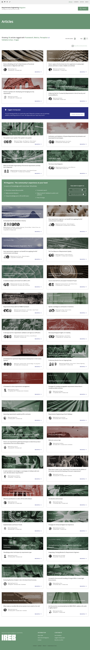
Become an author (59, 640)
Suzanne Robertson (64, 167)
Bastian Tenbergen (12, 227)
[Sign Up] (2, 1)
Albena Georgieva (70, 224)
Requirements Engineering (13, 8)
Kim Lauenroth (60, 474)
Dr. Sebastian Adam (22, 363)
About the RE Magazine (43, 637)
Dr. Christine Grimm (64, 283)
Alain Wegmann (26, 141)
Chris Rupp (62, 309)
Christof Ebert (15, 96)
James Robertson (71, 167)
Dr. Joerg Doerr (37, 363)
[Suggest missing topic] (7, 1)
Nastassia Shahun (61, 528)
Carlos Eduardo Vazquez (32, 170)
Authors (82, 1)
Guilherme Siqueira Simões (20, 170)
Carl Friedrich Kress (61, 69)
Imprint (39, 645)
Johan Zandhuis (60, 443)
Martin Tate (14, 502)
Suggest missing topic (77, 114)
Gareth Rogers (60, 391)
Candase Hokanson (68, 254)
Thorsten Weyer (28, 227)
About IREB (40, 635)
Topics (84, 8)
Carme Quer (29, 309)
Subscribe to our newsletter (76, 194)
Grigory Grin (14, 417)
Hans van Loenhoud (61, 417)
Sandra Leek (14, 609)
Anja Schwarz (67, 335)
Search (86, 1)
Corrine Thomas (63, 224)
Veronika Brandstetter (17, 228)
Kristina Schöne (68, 309)
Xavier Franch (35, 309)
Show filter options (69, 38)
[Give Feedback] (4, 1)
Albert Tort (14, 69)
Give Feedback (58, 635)
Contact (39, 640)
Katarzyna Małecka (16, 476)
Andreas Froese (35, 227)
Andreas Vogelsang (20, 227)
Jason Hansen (15, 446)
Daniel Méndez (66, 363)
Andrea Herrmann (18, 283)
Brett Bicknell (63, 141)
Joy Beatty (62, 254)
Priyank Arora (15, 583)
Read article (37, 71)
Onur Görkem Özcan (73, 283)
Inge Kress (62, 335)
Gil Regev (20, 141)
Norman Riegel (30, 363)
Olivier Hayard (33, 141)
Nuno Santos (14, 555)
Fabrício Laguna (15, 389)
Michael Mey (59, 502)
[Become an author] (9, 1)
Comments (76, 1)
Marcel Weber (26, 283)
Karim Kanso (68, 141)
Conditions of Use (52, 645)
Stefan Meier (60, 611)
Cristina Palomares (22, 309)
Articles (70, 1)
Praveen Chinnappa (61, 555)
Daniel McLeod (33, 335)
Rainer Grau (59, 583)
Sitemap (35, 645)
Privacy (44, 645)
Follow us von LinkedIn (76, 189)
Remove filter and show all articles (80, 45)
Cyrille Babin (59, 98)
